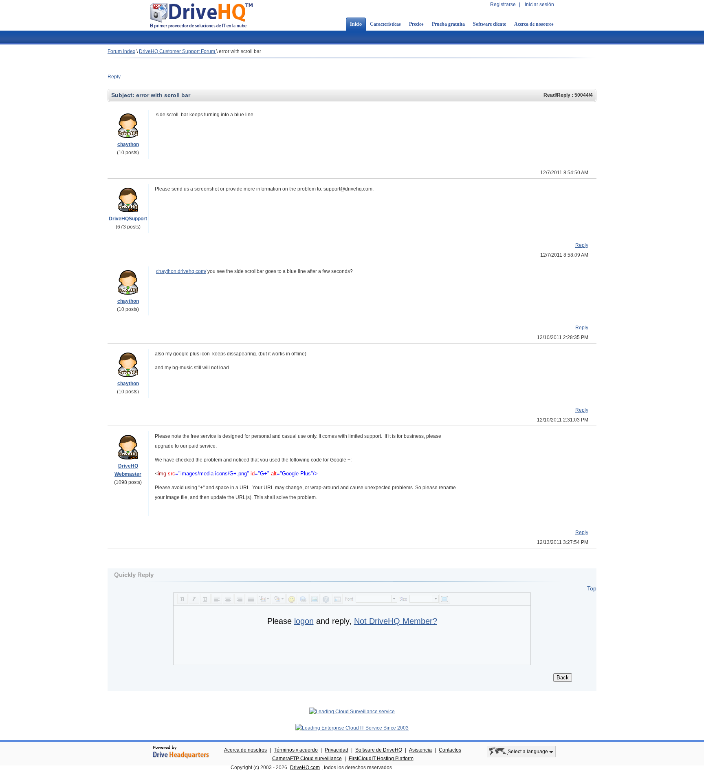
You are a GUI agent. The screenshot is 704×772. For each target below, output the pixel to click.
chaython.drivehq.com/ (181, 271)
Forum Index (121, 51)
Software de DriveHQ (378, 750)
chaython (128, 144)
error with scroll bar (240, 51)
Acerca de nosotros (534, 24)
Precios (416, 24)
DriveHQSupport (128, 219)
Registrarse (503, 4)
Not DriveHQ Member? (395, 621)
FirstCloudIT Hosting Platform (381, 758)
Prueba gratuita (448, 24)
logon (304, 621)
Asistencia (420, 750)
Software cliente (489, 24)
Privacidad (336, 750)
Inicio (356, 24)
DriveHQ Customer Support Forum (177, 51)
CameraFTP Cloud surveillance (307, 758)
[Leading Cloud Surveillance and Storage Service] (352, 711)
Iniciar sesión (539, 4)
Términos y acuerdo (296, 750)
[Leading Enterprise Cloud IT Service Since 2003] (352, 728)
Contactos (450, 750)
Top (591, 588)
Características (385, 24)
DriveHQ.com (305, 767)
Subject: (123, 95)
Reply (114, 77)
